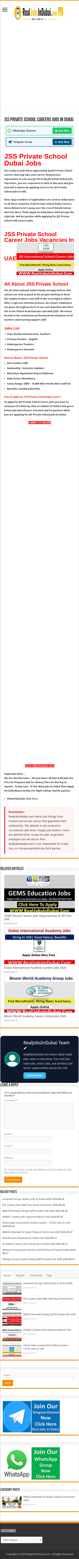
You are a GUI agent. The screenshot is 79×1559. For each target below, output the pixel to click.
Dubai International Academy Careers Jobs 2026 (35, 967)
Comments (36, 1275)
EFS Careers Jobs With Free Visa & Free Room (27, 1205)
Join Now (62, 130)
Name (8, 1134)
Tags (49, 1275)
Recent (7, 1275)
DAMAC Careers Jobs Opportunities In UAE (26, 1216)
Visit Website (34, 1075)
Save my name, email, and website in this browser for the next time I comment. (38, 1171)
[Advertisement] (39, 69)
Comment (10, 1100)
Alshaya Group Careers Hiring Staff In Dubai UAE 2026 (32, 1259)
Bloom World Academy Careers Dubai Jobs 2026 (35, 1016)
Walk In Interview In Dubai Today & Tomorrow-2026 (31, 1232)
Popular (20, 1275)
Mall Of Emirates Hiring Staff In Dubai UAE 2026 (28, 1210)
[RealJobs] (39, 12)
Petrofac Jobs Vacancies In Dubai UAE (23, 1238)
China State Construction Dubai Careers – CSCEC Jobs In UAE (36, 1222)
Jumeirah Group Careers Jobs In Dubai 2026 (26, 1199)
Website (8, 1157)
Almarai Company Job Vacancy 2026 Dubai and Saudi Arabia (35, 1249)
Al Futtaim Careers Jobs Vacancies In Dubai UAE (28, 1243)
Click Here (32, 798)
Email (8, 1146)
